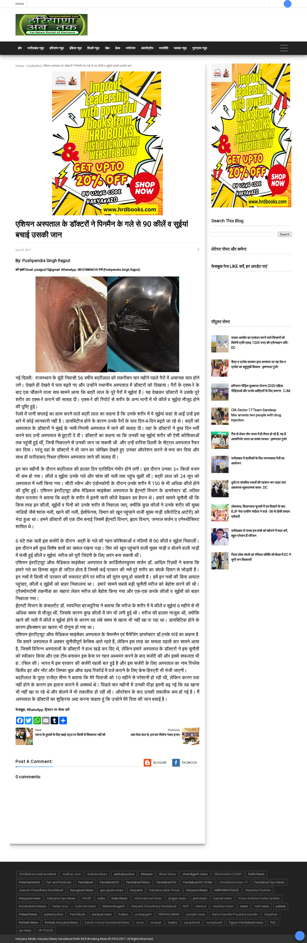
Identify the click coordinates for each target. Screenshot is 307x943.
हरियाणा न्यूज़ (57, 48)
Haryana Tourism (258, 890)
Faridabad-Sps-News (269, 882)
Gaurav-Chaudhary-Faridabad (41, 890)
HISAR (86, 898)
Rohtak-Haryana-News (61, 922)
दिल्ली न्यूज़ (93, 48)
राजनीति (163, 48)
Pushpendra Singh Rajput (46, 260)
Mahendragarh (114, 906)
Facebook (189, 763)
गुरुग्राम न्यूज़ (199, 48)
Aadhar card (72, 874)
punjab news (195, 914)
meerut (201, 906)
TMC (273, 922)
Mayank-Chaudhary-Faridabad (153, 906)
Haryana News (197, 890)
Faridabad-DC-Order (198, 882)
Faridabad (85, 882)
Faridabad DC (109, 882)
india (101, 898)
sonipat (155, 922)
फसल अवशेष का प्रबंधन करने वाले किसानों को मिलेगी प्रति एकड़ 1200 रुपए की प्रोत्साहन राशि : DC (260, 343)
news (244, 906)
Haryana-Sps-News (61, 898)
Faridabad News (138, 882)
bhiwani (147, 874)
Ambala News (97, 874)
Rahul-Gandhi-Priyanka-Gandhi (235, 914)
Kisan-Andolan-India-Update (259, 898)
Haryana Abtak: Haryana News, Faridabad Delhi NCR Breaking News (61, 939)
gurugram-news (111, 890)
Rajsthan (271, 914)
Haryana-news (30, 898)
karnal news (223, 898)
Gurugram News (82, 890)
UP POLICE (45, 930)
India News (120, 898)
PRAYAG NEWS (169, 914)
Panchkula (77, 914)
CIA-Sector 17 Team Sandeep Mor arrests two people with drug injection (256, 415)
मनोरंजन (130, 48)
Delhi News (256, 874)
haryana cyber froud (164, 890)
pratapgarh (143, 914)
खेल (107, 48)
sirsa (139, 922)
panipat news (102, 914)
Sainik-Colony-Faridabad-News (107, 922)
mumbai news (223, 906)
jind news (200, 898)
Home (20, 4)
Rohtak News (28, 922)
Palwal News (28, 914)
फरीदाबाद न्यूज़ (36, 48)
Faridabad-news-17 (233, 882)
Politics (123, 914)
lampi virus (61, 906)
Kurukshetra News (32, 906)
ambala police (124, 874)
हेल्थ (117, 48)
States (172, 922)
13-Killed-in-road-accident (37, 874)
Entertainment (29, 882)
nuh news (262, 906)
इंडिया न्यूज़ (76, 48)
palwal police (53, 914)
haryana (136, 890)
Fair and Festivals (58, 882)
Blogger (159, 763)
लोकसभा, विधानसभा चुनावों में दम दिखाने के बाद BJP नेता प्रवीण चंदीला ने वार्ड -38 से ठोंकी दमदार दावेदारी (260, 511)
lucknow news (85, 906)
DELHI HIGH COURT (228, 874)
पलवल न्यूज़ (180, 48)
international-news (148, 898)
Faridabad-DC (167, 882)
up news (25, 930)
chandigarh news (195, 874)
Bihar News (167, 874)
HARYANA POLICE (226, 890)
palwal (280, 906)
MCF (186, 906)
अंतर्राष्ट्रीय (147, 48)
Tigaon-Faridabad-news (246, 922)
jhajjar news (177, 898)
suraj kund (192, 922)
